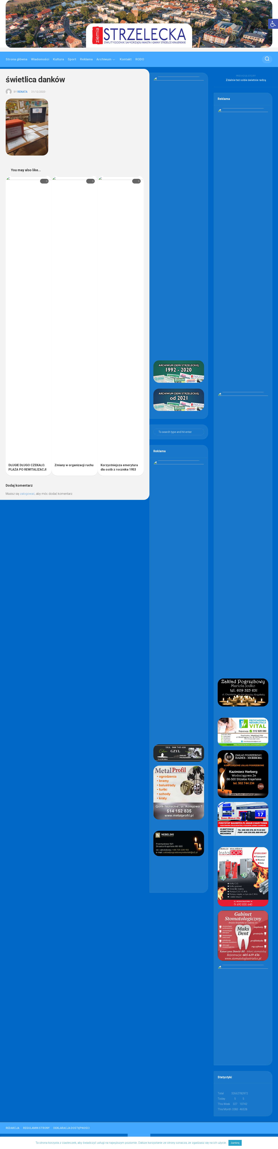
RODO (139, 59)
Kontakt (126, 59)
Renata (22, 91)
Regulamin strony (36, 1128)
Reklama (86, 59)
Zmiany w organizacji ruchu (73, 465)
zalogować (27, 494)
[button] (273, 24)
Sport (72, 59)
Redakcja (12, 1128)
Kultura (58, 59)
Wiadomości (40, 59)
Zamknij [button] (235, 1142)
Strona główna (16, 59)
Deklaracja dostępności (71, 1128)
